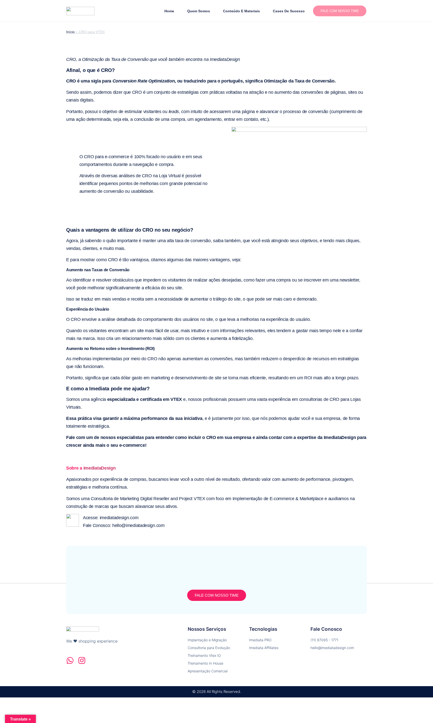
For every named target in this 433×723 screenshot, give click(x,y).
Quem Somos (198, 11)
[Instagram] (82, 660)
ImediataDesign (99, 468)
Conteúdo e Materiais (241, 11)
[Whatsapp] (70, 660)
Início (70, 32)
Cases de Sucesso (289, 11)
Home (169, 11)
